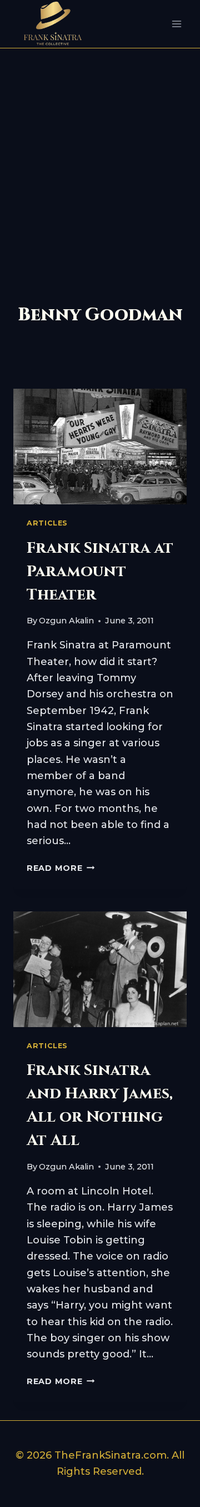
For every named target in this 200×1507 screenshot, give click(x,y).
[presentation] (100, 446)
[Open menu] (176, 24)
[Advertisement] (100, 154)
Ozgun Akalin (66, 621)
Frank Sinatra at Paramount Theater (100, 571)
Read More (60, 868)
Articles (47, 523)
